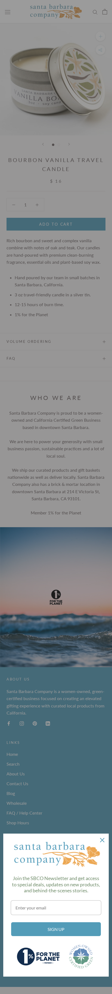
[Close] (102, 840)
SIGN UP (56, 929)
